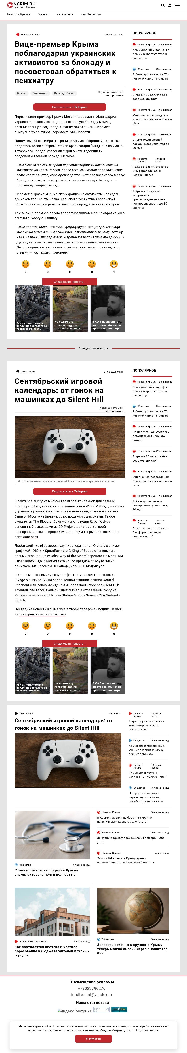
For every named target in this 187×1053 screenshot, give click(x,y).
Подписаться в (70, 107)
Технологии (28, 371)
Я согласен (93, 1038)
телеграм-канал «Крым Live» (42, 614)
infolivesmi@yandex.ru (91, 994)
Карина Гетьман (111, 408)
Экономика (40, 93)
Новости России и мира (33, 941)
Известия (30, 537)
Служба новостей (110, 92)
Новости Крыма (30, 34)
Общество (143, 69)
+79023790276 (92, 988)
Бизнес (21, 93)
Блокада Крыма (64, 93)
